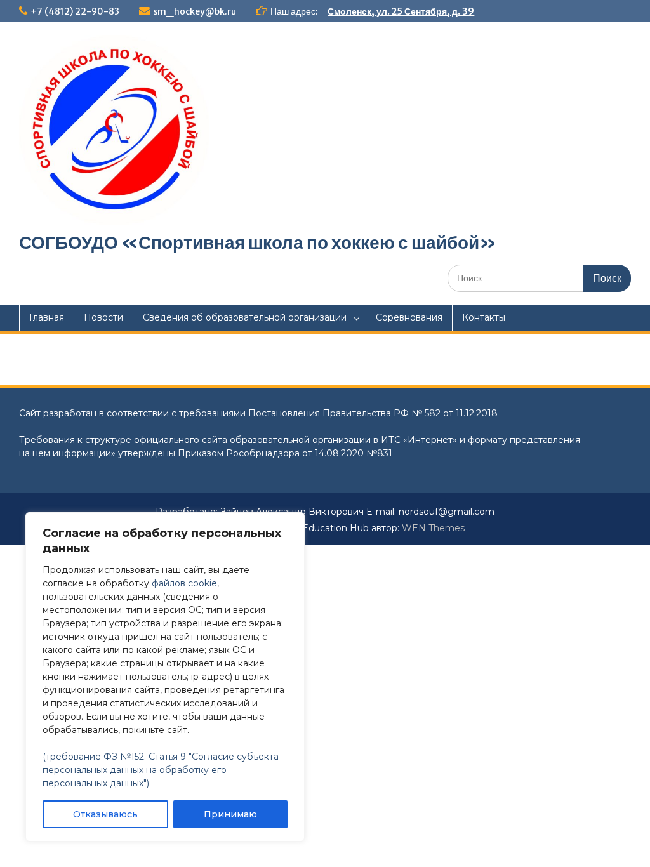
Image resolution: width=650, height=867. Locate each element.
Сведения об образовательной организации (245, 317)
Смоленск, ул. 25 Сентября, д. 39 (401, 11)
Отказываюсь (105, 814)
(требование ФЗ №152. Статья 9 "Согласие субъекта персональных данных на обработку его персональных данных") (161, 770)
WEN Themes (433, 528)
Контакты (483, 317)
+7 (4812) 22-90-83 (74, 11)
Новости (103, 317)
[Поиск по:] (539, 278)
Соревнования (409, 317)
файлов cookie (184, 583)
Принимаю (230, 814)
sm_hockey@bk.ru (194, 11)
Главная (46, 317)
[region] (165, 677)
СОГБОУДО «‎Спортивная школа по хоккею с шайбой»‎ (257, 242)
